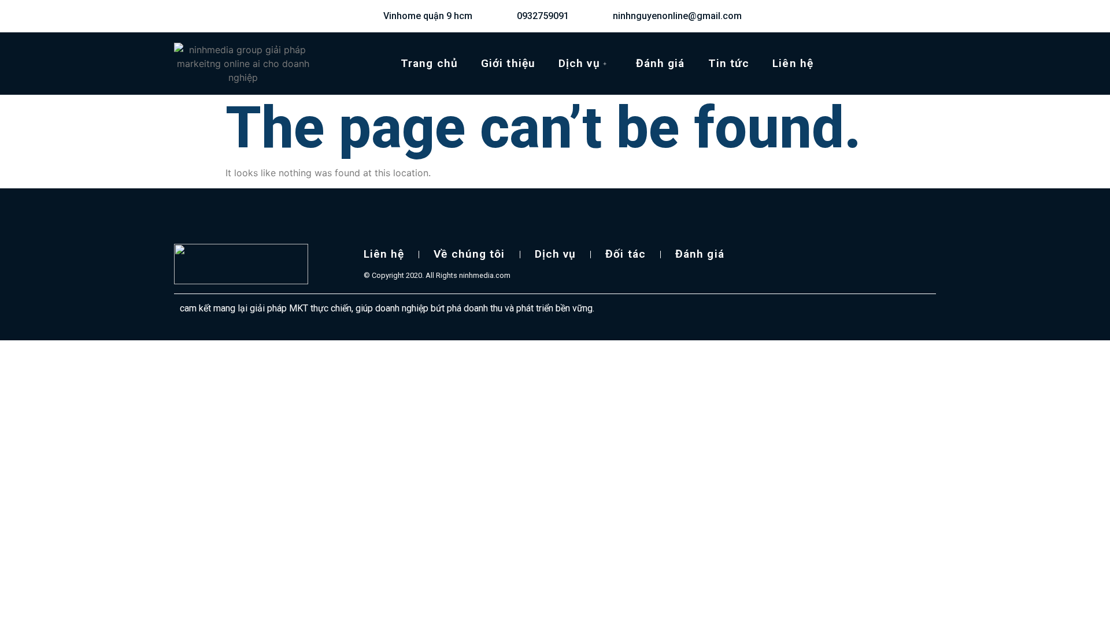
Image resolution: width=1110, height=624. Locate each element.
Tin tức (729, 63)
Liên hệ (792, 63)
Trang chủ (429, 63)
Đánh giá (660, 63)
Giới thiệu (508, 63)
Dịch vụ (579, 63)
